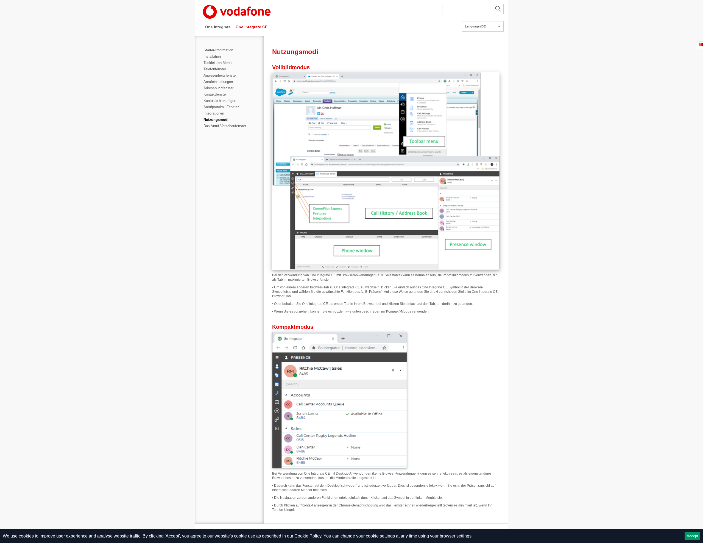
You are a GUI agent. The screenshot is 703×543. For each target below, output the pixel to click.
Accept (692, 536)
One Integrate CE (251, 27)
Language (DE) (483, 26)
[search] (473, 9)
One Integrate (218, 27)
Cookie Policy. (308, 536)
